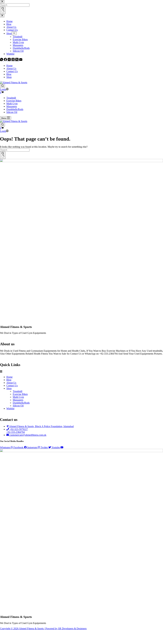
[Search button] (3, 155)
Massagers (11, 106)
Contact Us (12, 71)
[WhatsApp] (2, 60)
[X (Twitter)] (17, 60)
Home (9, 65)
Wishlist (10, 408)
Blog (8, 74)
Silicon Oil (11, 112)
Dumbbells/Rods (14, 109)
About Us (11, 68)
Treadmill (11, 97)
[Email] (20, 60)
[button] (81, 371)
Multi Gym (12, 103)
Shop (9, 77)
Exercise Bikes (13, 100)
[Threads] (13, 60)
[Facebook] (6, 60)
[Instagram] (9, 60)
